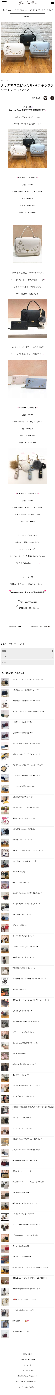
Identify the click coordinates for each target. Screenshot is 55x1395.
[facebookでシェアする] (52, 98)
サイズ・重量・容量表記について (27, 1382)
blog (9, 10)
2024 (4, 657)
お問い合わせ (27, 1354)
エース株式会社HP (27, 1370)
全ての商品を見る (14, 626)
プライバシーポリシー (27, 1359)
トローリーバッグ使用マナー (27, 1387)
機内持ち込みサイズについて (27, 1376)
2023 (4, 662)
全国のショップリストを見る (39, 626)
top (4, 10)
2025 (4, 651)
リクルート (27, 1365)
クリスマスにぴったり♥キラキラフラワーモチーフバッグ (33, 10)
